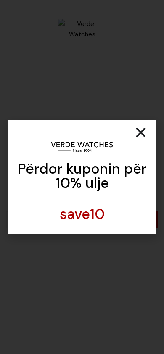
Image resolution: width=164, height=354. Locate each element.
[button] (141, 132)
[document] (82, 177)
